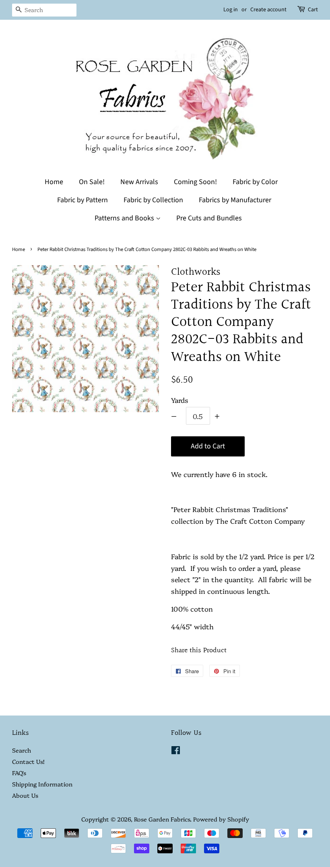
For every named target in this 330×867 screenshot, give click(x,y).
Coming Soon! (195, 182)
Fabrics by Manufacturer (235, 200)
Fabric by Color (255, 182)
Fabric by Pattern (82, 200)
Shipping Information (42, 784)
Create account (268, 10)
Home (54, 182)
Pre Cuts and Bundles (209, 218)
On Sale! (92, 182)
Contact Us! (28, 761)
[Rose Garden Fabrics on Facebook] (175, 751)
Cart (313, 10)
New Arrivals (139, 182)
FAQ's (19, 773)
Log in (230, 10)
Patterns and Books (125, 218)
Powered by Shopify (221, 819)
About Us (25, 795)
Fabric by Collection (153, 200)
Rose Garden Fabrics (162, 819)
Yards (179, 399)
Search (21, 750)
